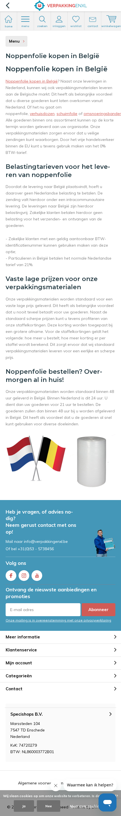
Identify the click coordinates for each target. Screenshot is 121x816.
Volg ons (16, 563)
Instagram (24, 575)
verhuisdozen (42, 113)
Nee (48, 806)
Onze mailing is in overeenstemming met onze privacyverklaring (58, 620)
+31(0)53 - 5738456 (36, 548)
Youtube (37, 575)
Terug (7, 5)
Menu (25, 26)
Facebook (11, 575)
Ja (24, 806)
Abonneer (98, 609)
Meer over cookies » (86, 806)
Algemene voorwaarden (40, 783)
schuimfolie (67, 113)
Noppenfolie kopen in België (32, 81)
